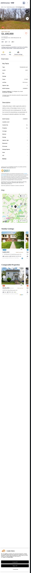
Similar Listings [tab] (18, 54)
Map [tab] (10, 54)
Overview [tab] (3, 54)
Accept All (15, 562)
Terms (4, 557)
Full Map (24, 220)
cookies (6, 553)
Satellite (24, 196)
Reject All (15, 565)
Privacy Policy (10, 557)
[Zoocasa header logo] (7, 3)
